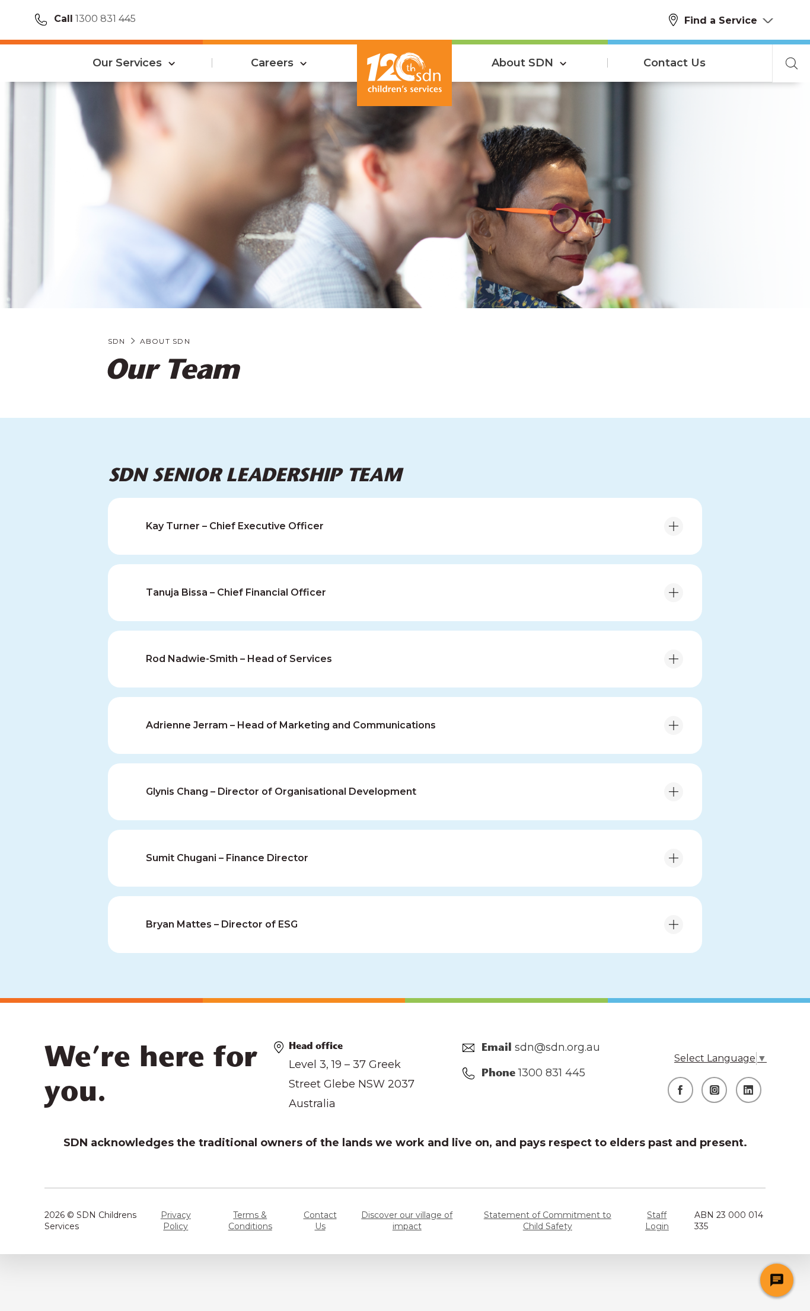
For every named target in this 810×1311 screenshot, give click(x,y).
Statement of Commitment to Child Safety (547, 1221)
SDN (117, 341)
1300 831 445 (104, 18)
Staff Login (657, 1221)
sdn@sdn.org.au (557, 1047)
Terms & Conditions (250, 1221)
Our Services (127, 62)
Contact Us (674, 62)
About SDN (522, 62)
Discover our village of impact (406, 1221)
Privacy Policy (176, 1221)
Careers (272, 62)
